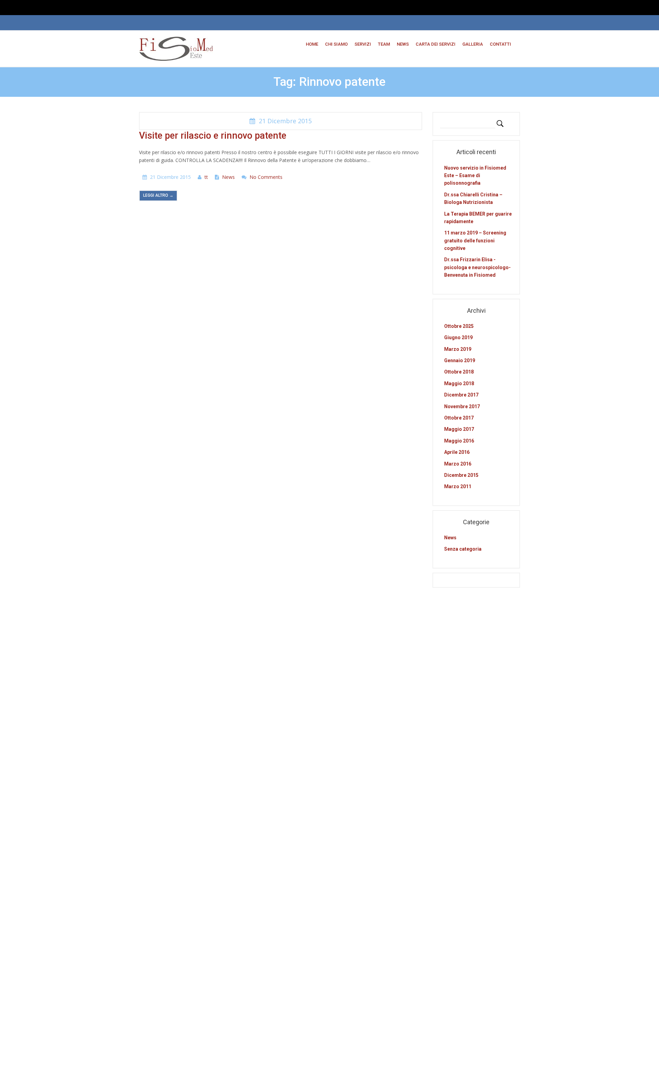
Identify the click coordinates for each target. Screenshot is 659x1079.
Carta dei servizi (435, 44)
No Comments (266, 177)
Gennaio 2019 (459, 360)
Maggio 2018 (459, 383)
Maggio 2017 (459, 429)
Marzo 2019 (457, 349)
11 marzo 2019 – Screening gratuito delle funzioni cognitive (475, 240)
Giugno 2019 (458, 337)
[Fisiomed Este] (176, 48)
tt (206, 177)
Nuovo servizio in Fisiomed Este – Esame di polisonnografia (475, 175)
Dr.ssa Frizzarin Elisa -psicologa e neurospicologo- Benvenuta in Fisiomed (477, 267)
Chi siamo (336, 44)
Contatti (500, 44)
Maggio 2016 (459, 441)
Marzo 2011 (457, 486)
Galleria (472, 44)
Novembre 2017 (462, 406)
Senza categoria (463, 549)
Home (312, 44)
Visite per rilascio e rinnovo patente (212, 135)
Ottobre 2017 (459, 418)
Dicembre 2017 (461, 395)
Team (384, 44)
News (403, 44)
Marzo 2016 (457, 464)
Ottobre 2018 (459, 372)
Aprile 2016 (457, 452)
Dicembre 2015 (461, 475)
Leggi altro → (158, 195)
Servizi (363, 44)
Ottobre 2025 (459, 326)
